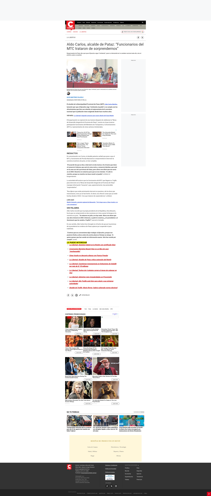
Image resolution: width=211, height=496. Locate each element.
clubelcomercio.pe (92, 493)
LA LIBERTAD (128, 25)
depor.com (110, 493)
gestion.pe (102, 493)
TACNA (88, 28)
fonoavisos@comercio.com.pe (88, 472)
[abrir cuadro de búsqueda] (142, 22)
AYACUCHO (87, 25)
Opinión (139, 474)
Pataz (89, 309)
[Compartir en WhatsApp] (76, 295)
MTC (112, 309)
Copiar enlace (86, 295)
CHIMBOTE (93, 25)
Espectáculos (108, 22)
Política (79, 22)
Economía (100, 22)
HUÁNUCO (118, 25)
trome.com (118, 493)
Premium (139, 479)
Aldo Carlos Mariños (104, 309)
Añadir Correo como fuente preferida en (132, 31)
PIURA (80, 28)
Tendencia (116, 22)
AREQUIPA (81, 25)
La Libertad (71, 37)
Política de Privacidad (110, 468)
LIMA (141, 25)
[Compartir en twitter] (142, 37)
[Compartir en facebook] (138, 37)
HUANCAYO (112, 25)
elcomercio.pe (81, 493)
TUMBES (93, 28)
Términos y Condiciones (111, 465)
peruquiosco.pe (138, 493)
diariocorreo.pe (127, 493)
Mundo (88, 22)
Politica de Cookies (110, 472)
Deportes (93, 22)
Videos (122, 22)
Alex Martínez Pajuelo (75, 97)
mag (145, 493)
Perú (84, 22)
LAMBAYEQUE (135, 25)
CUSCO (98, 25)
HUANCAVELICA (105, 25)
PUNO (84, 28)
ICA (123, 25)
